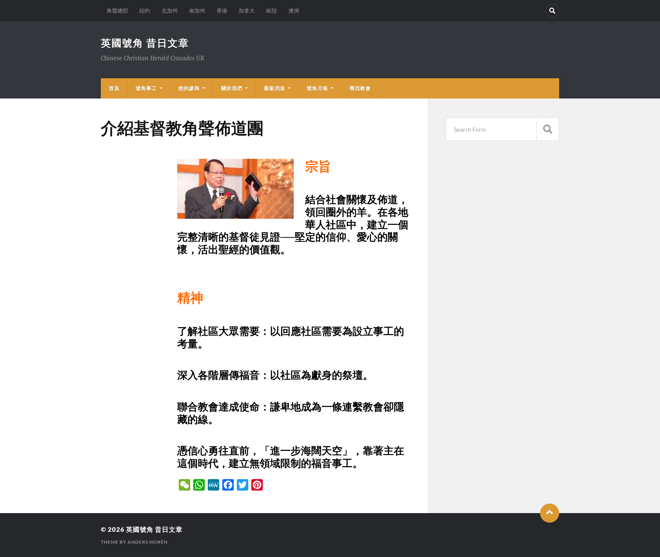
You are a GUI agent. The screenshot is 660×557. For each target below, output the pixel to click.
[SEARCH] (547, 129)
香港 (222, 10)
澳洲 (293, 10)
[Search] (552, 11)
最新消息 (274, 88)
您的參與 (189, 88)
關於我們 (232, 88)
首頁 (114, 88)
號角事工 (146, 88)
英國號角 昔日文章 (145, 42)
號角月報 (317, 88)
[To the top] (549, 513)
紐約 (144, 10)
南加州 (197, 10)
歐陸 (271, 10)
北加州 (170, 10)
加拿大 (247, 10)
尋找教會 (360, 88)
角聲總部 (117, 10)
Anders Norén (148, 542)
